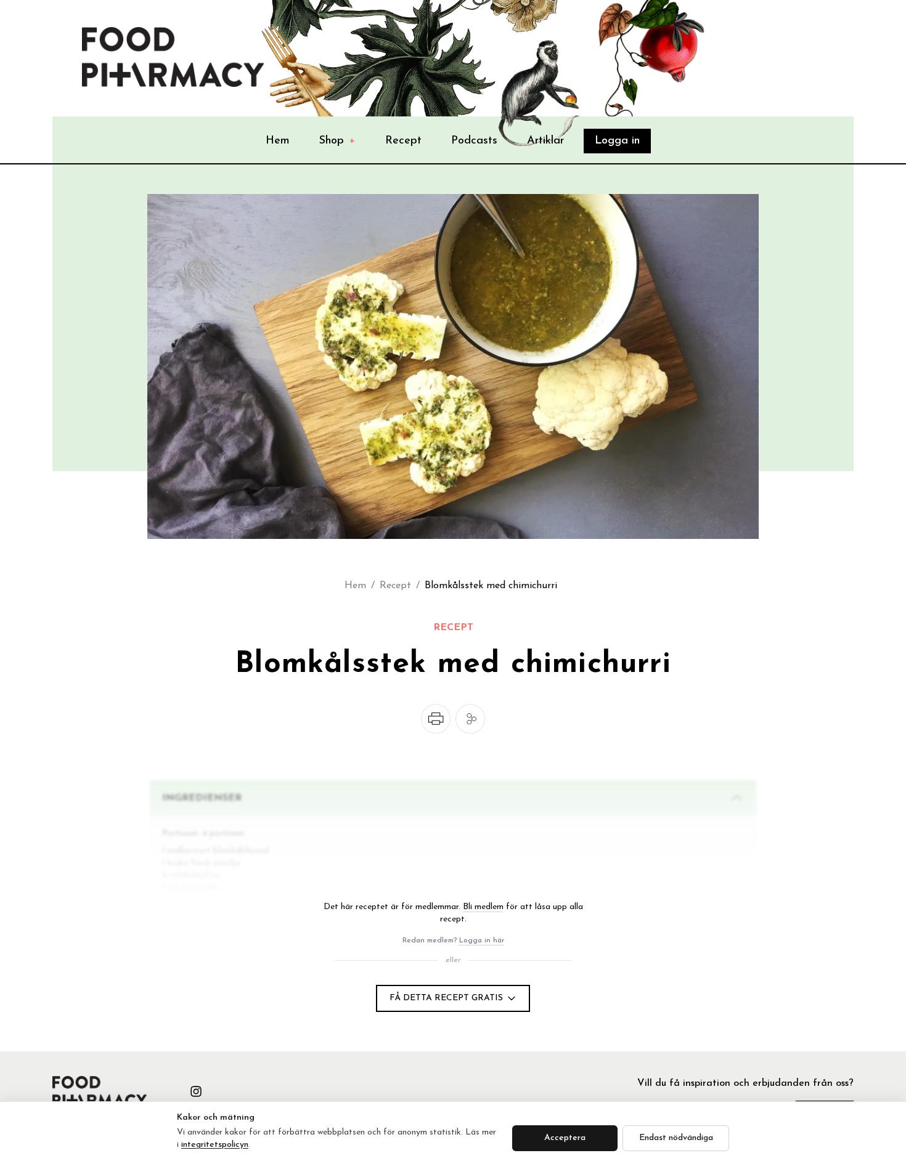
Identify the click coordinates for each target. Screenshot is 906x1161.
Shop (337, 141)
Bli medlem (483, 907)
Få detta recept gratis (446, 998)
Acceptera (565, 1138)
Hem (278, 141)
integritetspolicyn (214, 1144)
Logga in (617, 141)
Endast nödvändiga (676, 1138)
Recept (403, 141)
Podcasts (474, 141)
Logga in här (481, 940)
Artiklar (545, 141)
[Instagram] (196, 1091)
